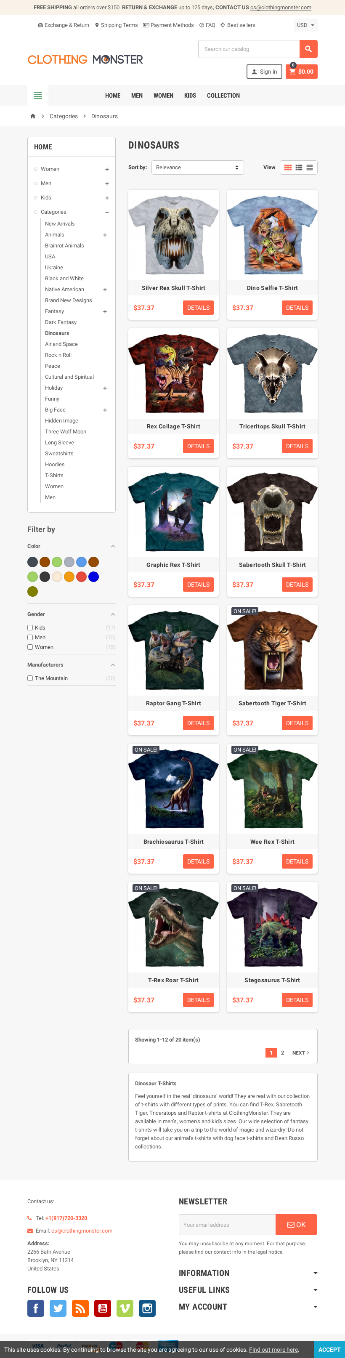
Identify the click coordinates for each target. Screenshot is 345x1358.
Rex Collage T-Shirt (173, 426)
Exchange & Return (63, 25)
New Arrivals (60, 224)
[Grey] (69, 562)
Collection (223, 95)
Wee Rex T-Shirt (272, 841)
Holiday (54, 388)
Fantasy (54, 311)
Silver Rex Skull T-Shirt (174, 287)
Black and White (64, 278)
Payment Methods (171, 25)
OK (300, 1224)
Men (137, 95)
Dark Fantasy (61, 322)
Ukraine (54, 267)
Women (163, 95)
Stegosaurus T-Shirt (272, 980)
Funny (52, 399)
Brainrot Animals (64, 245)
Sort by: (137, 167)
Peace (52, 366)
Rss (80, 1308)
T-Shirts (54, 475)
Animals (54, 234)
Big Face (55, 410)
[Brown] (45, 562)
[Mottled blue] (81, 562)
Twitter (58, 1308)
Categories (53, 212)
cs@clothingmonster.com (280, 7)
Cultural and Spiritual (69, 377)
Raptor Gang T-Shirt (173, 703)
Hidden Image (61, 420)
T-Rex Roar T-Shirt (173, 980)
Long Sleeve (59, 442)
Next (301, 1053)
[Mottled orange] (69, 576)
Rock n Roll (58, 355)
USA (50, 256)
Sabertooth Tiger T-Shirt (273, 703)
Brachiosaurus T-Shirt (173, 841)
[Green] (57, 562)
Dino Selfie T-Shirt (272, 287)
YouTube (102, 1308)
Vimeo (125, 1308)
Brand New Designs (68, 300)
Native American (64, 289)
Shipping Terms (116, 25)
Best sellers (240, 25)
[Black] (32, 562)
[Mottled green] (32, 576)
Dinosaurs (57, 333)
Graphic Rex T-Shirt (173, 564)
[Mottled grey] (45, 576)
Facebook (35, 1308)
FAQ (207, 25)
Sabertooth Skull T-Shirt (272, 564)
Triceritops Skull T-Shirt (272, 426)
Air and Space (61, 344)
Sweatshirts (59, 453)
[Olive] (32, 591)
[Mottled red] (81, 576)
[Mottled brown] (93, 562)
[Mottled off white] (57, 576)
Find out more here (273, 1349)
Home (112, 95)
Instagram (147, 1308)
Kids (190, 95)
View (269, 167)
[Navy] (93, 576)
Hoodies (55, 464)
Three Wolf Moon (65, 431)
